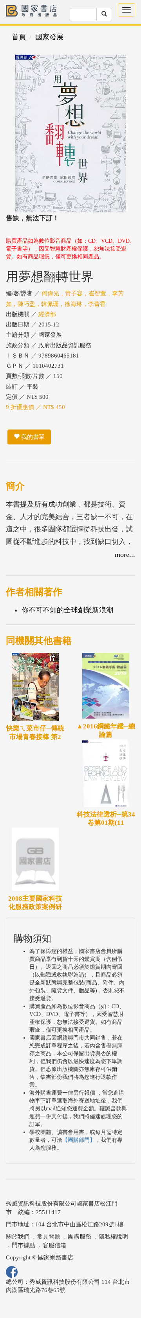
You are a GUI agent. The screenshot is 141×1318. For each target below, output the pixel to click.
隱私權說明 (113, 1236)
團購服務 (79, 1236)
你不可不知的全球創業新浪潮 (67, 610)
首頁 (19, 37)
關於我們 (17, 1236)
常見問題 (48, 1236)
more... (125, 555)
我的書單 (32, 437)
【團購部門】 (78, 1140)
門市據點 (23, 1245)
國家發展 (49, 37)
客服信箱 (54, 1245)
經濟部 (47, 314)
